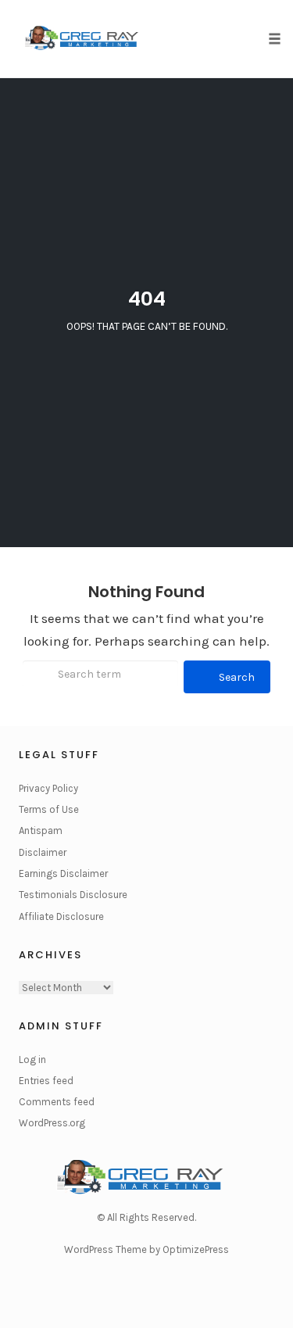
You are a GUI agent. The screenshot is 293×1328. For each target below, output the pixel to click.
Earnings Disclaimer (63, 873)
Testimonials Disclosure (73, 894)
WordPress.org (52, 1123)
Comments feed (57, 1102)
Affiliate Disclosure (61, 916)
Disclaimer (42, 852)
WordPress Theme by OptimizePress (146, 1249)
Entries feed (46, 1080)
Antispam (41, 830)
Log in (32, 1059)
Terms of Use (49, 809)
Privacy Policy (48, 788)
